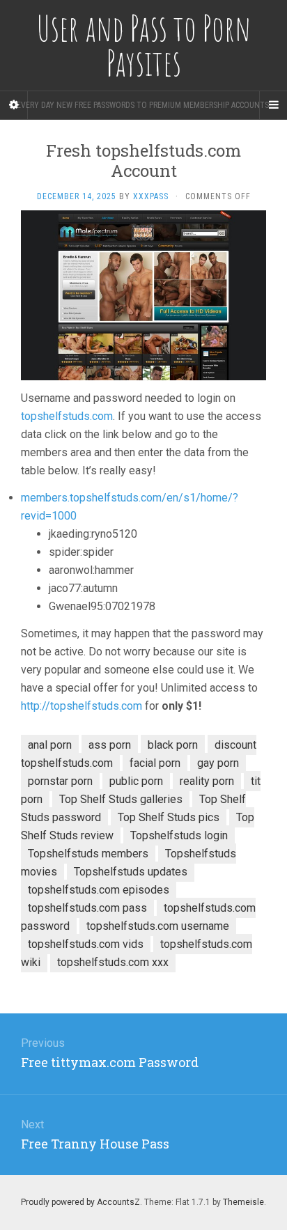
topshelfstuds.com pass (87, 907)
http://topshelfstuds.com (81, 706)
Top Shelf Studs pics (168, 817)
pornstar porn (60, 781)
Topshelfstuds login (179, 835)
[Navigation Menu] (273, 105)
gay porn (218, 763)
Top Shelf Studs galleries (121, 799)
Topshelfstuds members (88, 853)
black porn (173, 745)
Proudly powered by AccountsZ (80, 1202)
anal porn (50, 745)
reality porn (207, 781)
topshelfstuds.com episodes (98, 889)
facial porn (155, 763)
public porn (136, 781)
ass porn (109, 745)
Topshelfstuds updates (130, 871)
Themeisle (243, 1202)
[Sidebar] (14, 105)
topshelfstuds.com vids (86, 944)
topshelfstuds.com (67, 416)
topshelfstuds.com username (157, 926)
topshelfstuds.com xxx (113, 962)
